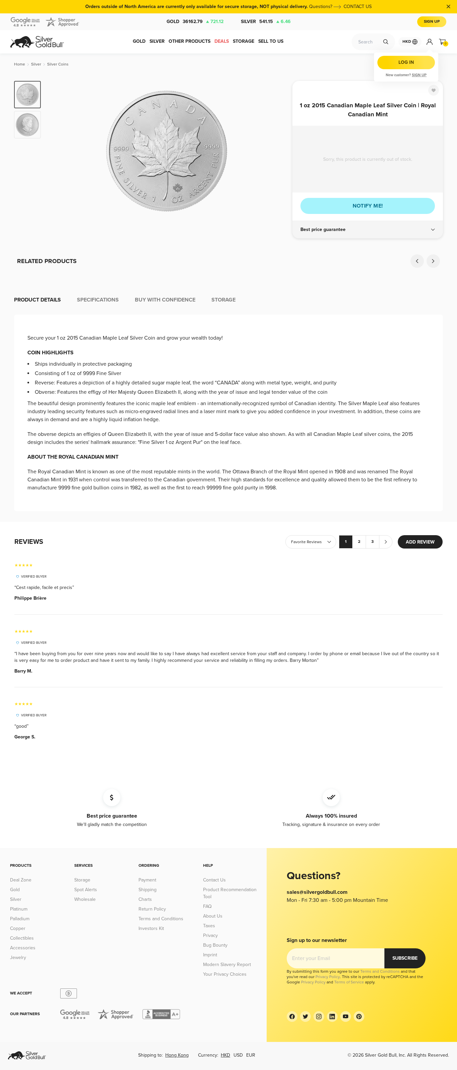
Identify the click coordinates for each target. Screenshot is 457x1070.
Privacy (210, 935)
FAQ (207, 906)
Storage (82, 880)
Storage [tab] (223, 299)
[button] (367, 229)
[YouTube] (345, 1016)
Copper (17, 928)
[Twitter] (305, 1016)
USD (238, 1055)
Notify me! (368, 206)
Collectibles (22, 938)
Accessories (22, 948)
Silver (266, 21)
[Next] (277, 151)
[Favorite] (433, 90)
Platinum (18, 909)
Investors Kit (151, 928)
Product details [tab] (37, 299)
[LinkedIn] (332, 1016)
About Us (212, 916)
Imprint (210, 955)
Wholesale (85, 899)
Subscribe (405, 958)
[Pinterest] (359, 1016)
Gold (195, 21)
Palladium (19, 919)
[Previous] (56, 151)
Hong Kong (177, 1055)
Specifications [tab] (98, 299)
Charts (145, 899)
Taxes (209, 926)
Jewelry (18, 957)
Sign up (419, 75)
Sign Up (432, 21)
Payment (147, 880)
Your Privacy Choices (225, 974)
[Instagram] (318, 1016)
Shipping (148, 890)
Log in (406, 62)
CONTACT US (358, 6)
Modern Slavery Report (227, 964)
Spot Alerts (85, 890)
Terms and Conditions (161, 919)
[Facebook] (292, 1016)
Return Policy (152, 909)
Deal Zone (20, 880)
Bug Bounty (215, 945)
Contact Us (214, 880)
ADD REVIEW (420, 542)
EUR (250, 1055)
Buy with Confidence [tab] (165, 299)
